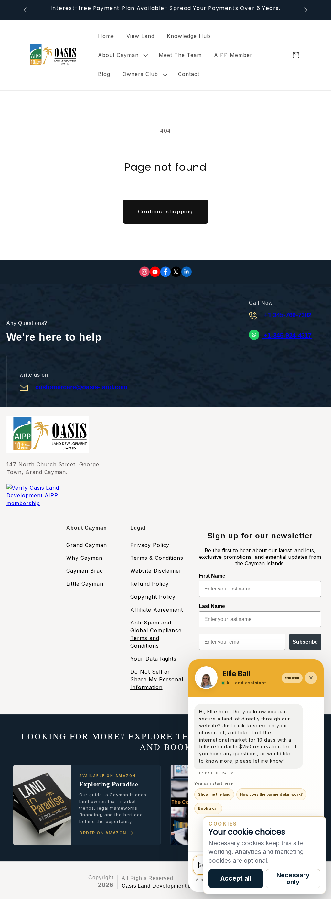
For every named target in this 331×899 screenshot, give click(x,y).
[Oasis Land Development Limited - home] (51, 55)
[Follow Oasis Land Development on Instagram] (144, 271)
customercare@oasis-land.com (80, 387)
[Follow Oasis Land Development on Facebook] (165, 271)
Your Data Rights (153, 658)
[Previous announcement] (25, 10)
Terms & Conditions (156, 558)
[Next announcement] (306, 10)
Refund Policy (149, 583)
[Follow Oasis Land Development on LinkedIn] (186, 271)
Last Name (212, 606)
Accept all (235, 878)
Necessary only (293, 878)
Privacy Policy (149, 545)
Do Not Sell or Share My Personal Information (156, 679)
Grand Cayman (86, 545)
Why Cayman (84, 558)
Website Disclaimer (156, 571)
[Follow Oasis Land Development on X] (176, 271)
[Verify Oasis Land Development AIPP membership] (46, 504)
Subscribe (305, 641)
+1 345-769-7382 (287, 315)
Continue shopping (165, 211)
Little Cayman (84, 583)
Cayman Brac (84, 571)
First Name (212, 576)
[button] (122, 55)
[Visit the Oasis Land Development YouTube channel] (155, 271)
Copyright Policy (153, 596)
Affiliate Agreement (156, 609)
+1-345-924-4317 (287, 335)
